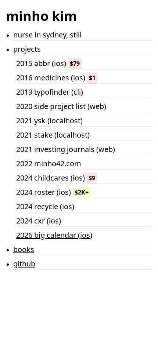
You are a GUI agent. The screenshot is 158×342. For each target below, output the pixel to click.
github (24, 264)
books (23, 249)
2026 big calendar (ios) (54, 235)
